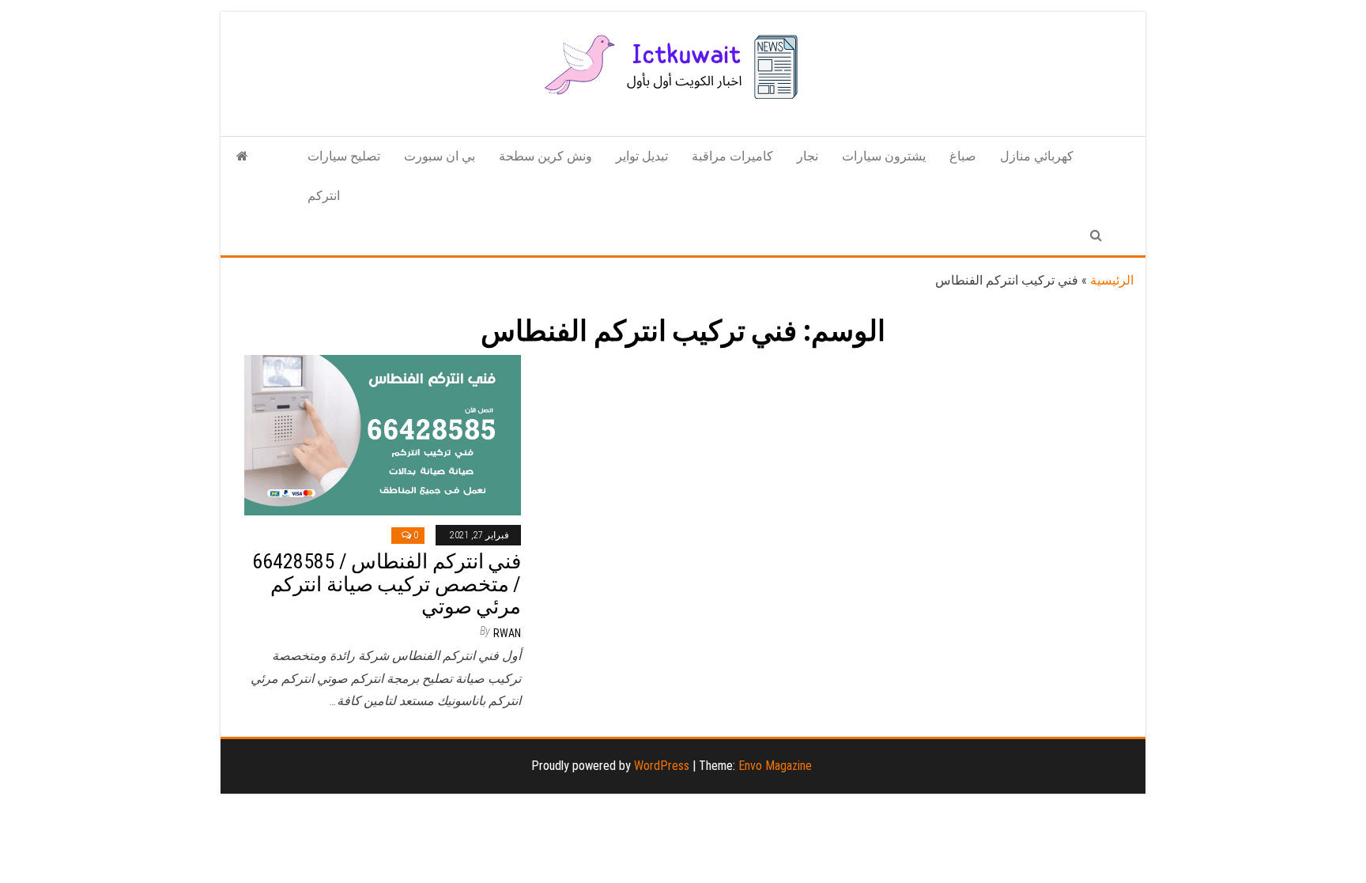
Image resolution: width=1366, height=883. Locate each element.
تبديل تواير (642, 156)
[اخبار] (242, 156)
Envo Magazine (775, 765)
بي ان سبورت (439, 156)
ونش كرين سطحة (545, 156)
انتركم (324, 195)
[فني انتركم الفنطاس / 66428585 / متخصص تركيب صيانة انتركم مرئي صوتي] (382, 434)
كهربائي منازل (1037, 156)
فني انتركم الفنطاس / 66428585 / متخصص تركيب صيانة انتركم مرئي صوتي (386, 583)
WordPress (661, 765)
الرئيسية (1112, 280)
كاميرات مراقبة (732, 156)
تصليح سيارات (344, 156)
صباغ (962, 156)
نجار (807, 156)
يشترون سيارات (884, 156)
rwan (507, 633)
